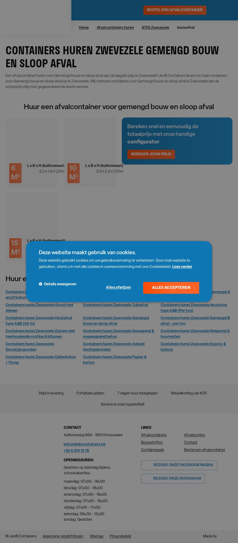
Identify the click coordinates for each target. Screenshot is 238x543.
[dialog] (119, 271)
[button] (57, 284)
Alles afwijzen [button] (118, 287)
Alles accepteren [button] (171, 288)
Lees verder (182, 267)
